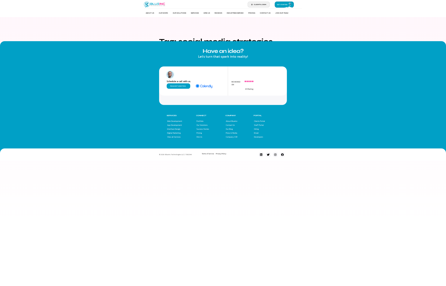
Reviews (218, 13)
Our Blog (229, 129)
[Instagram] (275, 154)
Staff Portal (259, 125)
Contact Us (265, 13)
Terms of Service (208, 154)
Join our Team (281, 13)
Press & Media (231, 133)
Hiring (256, 129)
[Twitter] (268, 154)
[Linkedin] (261, 154)
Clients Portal (259, 121)
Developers (258, 136)
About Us (150, 13)
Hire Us (206, 13)
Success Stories (203, 129)
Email (256, 133)
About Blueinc (231, 121)
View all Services (174, 136)
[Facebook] (282, 154)
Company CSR (231, 136)
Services (195, 13)
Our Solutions (179, 13)
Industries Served (235, 13)
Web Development (174, 121)
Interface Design (173, 129)
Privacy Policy (221, 154)
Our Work (163, 13)
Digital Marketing (174, 133)
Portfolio (200, 121)
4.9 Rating (249, 89)
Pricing (251, 13)
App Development (174, 125)
